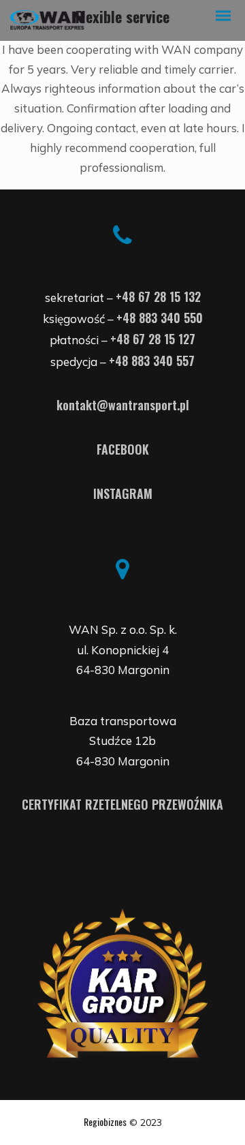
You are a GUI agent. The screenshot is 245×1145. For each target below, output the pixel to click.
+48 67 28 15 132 (158, 296)
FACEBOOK (123, 449)
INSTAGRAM (122, 493)
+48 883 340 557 (152, 360)
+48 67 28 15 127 (152, 339)
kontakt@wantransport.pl (122, 405)
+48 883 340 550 (159, 317)
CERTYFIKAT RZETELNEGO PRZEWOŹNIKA (122, 804)
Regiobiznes (105, 1121)
